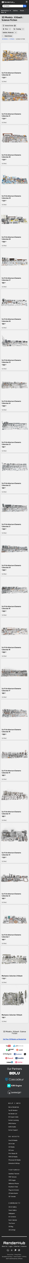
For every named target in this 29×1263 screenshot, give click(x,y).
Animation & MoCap (14, 1163)
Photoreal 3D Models (14, 1160)
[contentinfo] (7, 6)
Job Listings (12, 1230)
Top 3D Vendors (12, 1110)
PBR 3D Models (12, 1157)
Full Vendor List (12, 1113)
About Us (4, 1246)
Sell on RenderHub (13, 1107)
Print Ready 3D (12, 1153)
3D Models (11, 1147)
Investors (24, 1246)
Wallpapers (12, 1213)
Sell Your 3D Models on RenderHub (14, 1039)
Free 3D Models (12, 1140)
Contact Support (13, 1130)
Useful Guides (12, 1127)
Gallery (15, 10)
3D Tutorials (12, 1196)
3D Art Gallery (13, 1207)
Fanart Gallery (13, 1210)
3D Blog (11, 1226)
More (2, 12)
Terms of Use (10, 1254)
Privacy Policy (18, 1254)
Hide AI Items (8, 36)
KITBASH (12, 39)
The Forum (12, 1223)
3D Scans (11, 1150)
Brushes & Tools (13, 1187)
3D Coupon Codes (13, 1117)
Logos (10, 1246)
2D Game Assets (13, 1193)
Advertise (16, 1246)
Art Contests (12, 1217)
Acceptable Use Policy (7, 1256)
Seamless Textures (14, 1173)
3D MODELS (5, 39)
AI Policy (24, 1256)
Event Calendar (13, 1220)
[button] (26, 2)
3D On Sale (11, 1143)
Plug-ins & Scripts (14, 1190)
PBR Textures (13, 1177)
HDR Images (12, 1180)
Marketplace (5, 10)
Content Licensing (13, 1120)
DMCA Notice (12, 1123)
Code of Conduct (17, 1256)
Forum (22, 10)
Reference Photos (14, 1183)
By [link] (4, 81)
